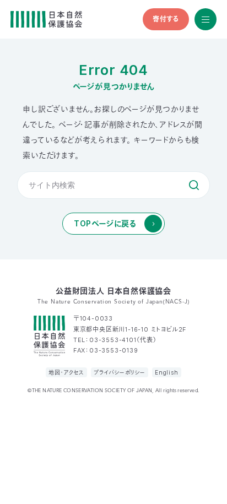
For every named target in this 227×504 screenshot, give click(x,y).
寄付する (166, 19)
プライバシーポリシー (119, 372)
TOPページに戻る (105, 223)
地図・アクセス (66, 372)
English (167, 372)
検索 (194, 185)
